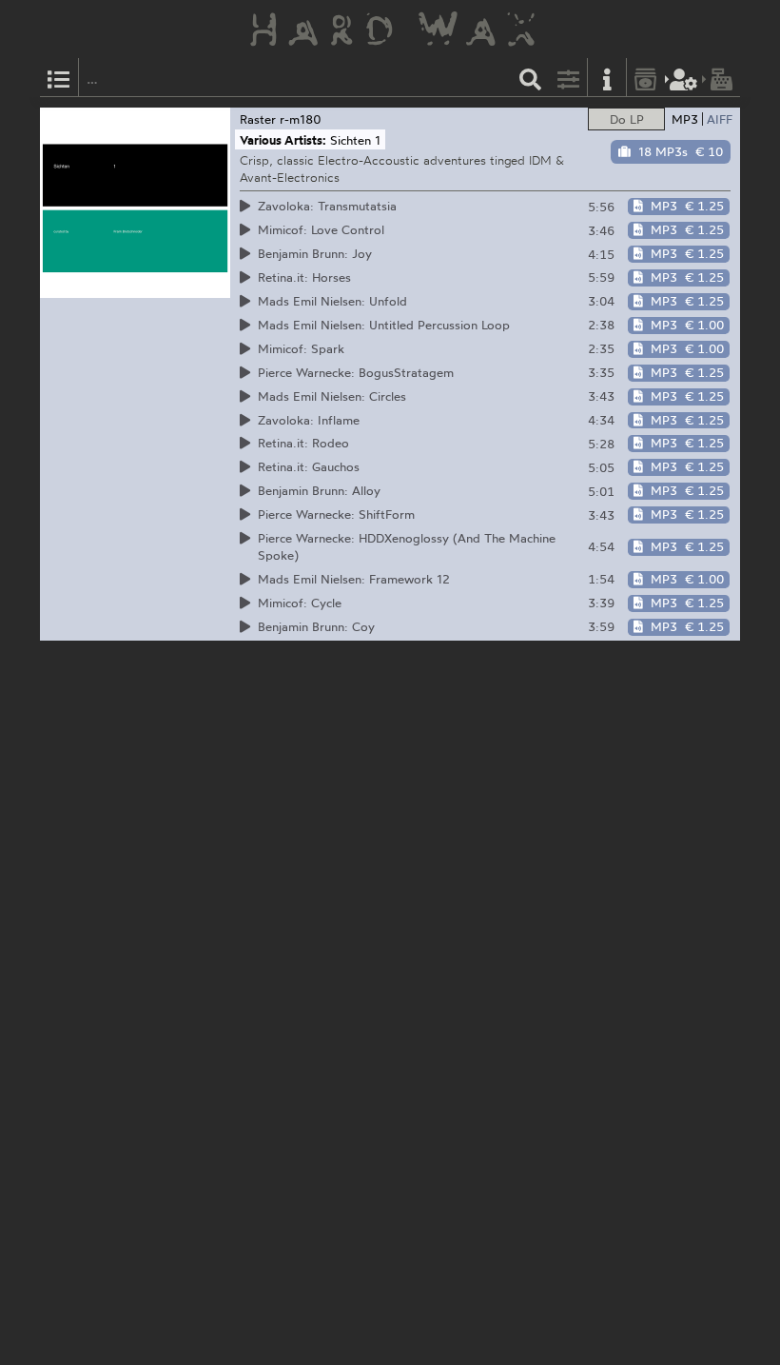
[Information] (607, 77)
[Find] (531, 77)
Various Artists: (283, 140)
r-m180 (301, 119)
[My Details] (684, 77)
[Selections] (59, 77)
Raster (258, 119)
